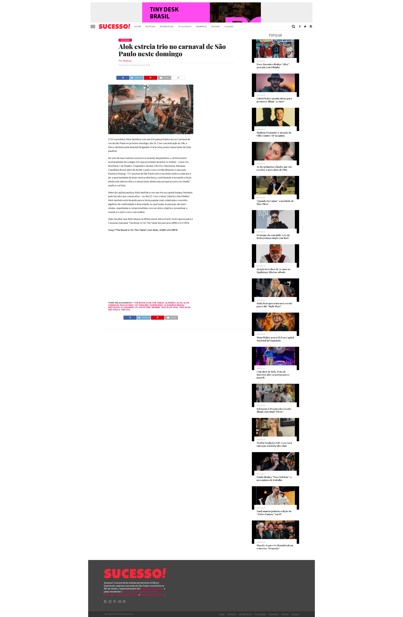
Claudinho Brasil (174, 305)
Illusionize (127, 307)
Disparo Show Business (152, 594)
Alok (179, 303)
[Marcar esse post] (150, 76)
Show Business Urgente (125, 594)
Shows (215, 26)
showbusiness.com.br (152, 588)
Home (137, 26)
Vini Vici (125, 309)
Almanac (170, 303)
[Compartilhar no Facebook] (123, 76)
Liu (136, 307)
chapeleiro (156, 305)
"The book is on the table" (148, 303)
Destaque (114, 307)
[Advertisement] (221, 123)
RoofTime (144, 307)
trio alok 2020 (169, 307)
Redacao (127, 60)
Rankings (201, 26)
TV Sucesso (185, 26)
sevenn (155, 307)
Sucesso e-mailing (131, 591)
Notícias (150, 26)
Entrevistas (167, 26)
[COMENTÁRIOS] (178, 76)
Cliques (228, 26)
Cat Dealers (141, 305)
